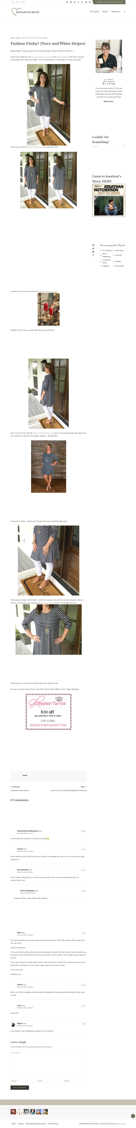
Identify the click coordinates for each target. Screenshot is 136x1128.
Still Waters (119, 250)
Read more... (109, 101)
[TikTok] (78, 2)
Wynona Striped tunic (35, 147)
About (17, 2)
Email (40, 1081)
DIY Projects (94, 11)
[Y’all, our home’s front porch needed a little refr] (26, 1111)
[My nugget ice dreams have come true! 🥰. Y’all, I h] (45, 1111)
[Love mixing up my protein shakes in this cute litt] (32, 1111)
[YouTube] (86, 2)
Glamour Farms (62, 57)
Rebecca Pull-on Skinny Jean (43, 433)
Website (67, 1081)
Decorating (119, 266)
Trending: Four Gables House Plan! (110, 2)
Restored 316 (120, 1124)
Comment (15, 1053)
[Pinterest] (74, 2)
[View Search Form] (124, 11)
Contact (23, 2)
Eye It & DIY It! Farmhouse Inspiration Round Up (69, 788)
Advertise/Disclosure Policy (36, 1124)
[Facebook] (67, 2)
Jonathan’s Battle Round (20, 788)
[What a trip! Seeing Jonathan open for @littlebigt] (13, 1111)
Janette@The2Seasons (27, 831)
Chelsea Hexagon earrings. (48, 291)
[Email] (90, 2)
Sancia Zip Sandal (46, 603)
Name (14, 1081)
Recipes (105, 11)
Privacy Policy (53, 1124)
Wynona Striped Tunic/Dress (41, 57)
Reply (83, 831)
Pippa (19, 1023)
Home (12, 2)
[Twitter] (82, 2)
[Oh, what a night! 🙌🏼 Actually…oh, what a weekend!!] (39, 1111)
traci (25, 775)
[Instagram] (71, 2)
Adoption (106, 266)
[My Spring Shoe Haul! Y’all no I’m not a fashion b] (19, 1111)
